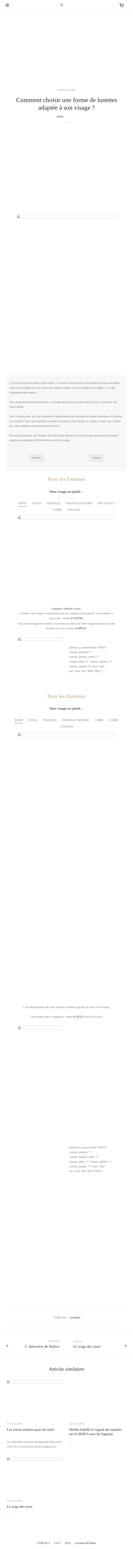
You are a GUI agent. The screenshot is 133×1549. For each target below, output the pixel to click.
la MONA (81, 628)
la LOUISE (76, 618)
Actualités (66, 90)
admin (59, 116)
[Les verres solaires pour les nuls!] (56, 1399)
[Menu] (7, 5)
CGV (58, 1543)
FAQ (67, 1543)
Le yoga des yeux (20, 1506)
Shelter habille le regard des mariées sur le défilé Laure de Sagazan (95, 1431)
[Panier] (121, 5)
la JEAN (78, 1016)
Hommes (96, 457)
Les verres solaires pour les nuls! (31, 1429)
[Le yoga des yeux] (56, 1476)
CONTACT (43, 1543)
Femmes (37, 457)
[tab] (23, 503)
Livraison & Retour (85, 1543)
